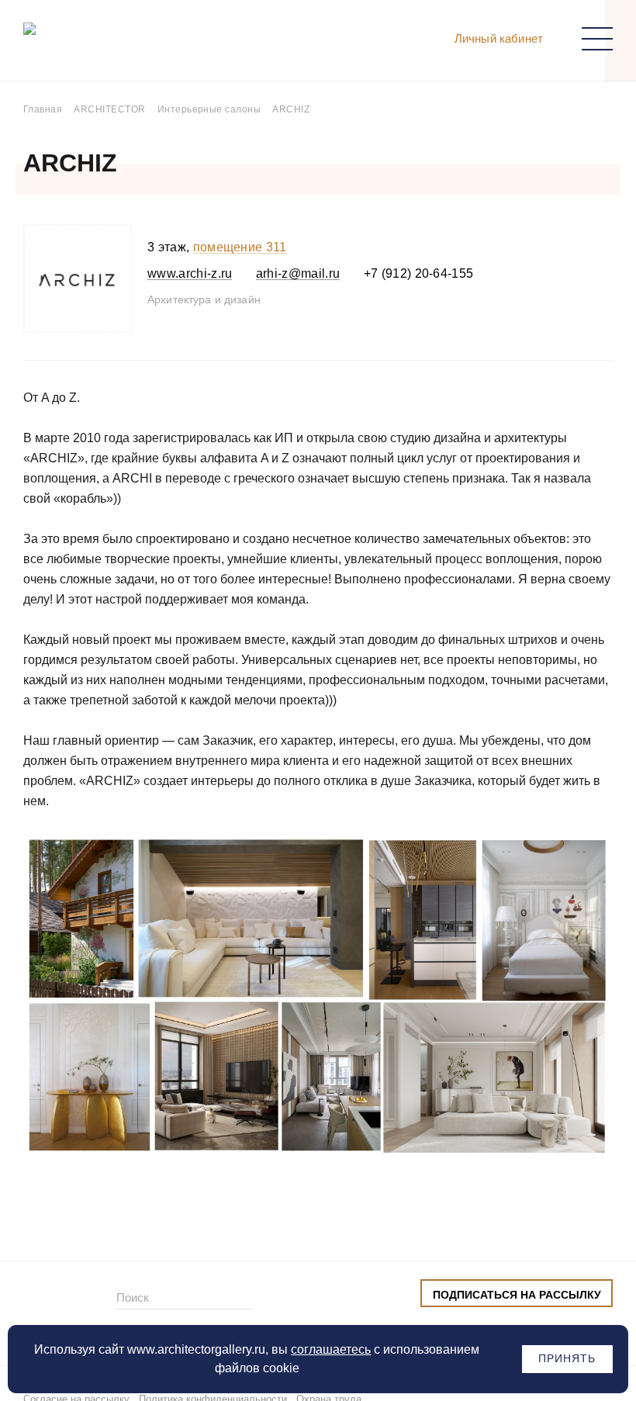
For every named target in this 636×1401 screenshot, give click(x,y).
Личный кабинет (499, 38)
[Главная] (104, 43)
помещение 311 (240, 247)
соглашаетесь (331, 1349)
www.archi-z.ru (189, 273)
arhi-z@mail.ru (298, 273)
